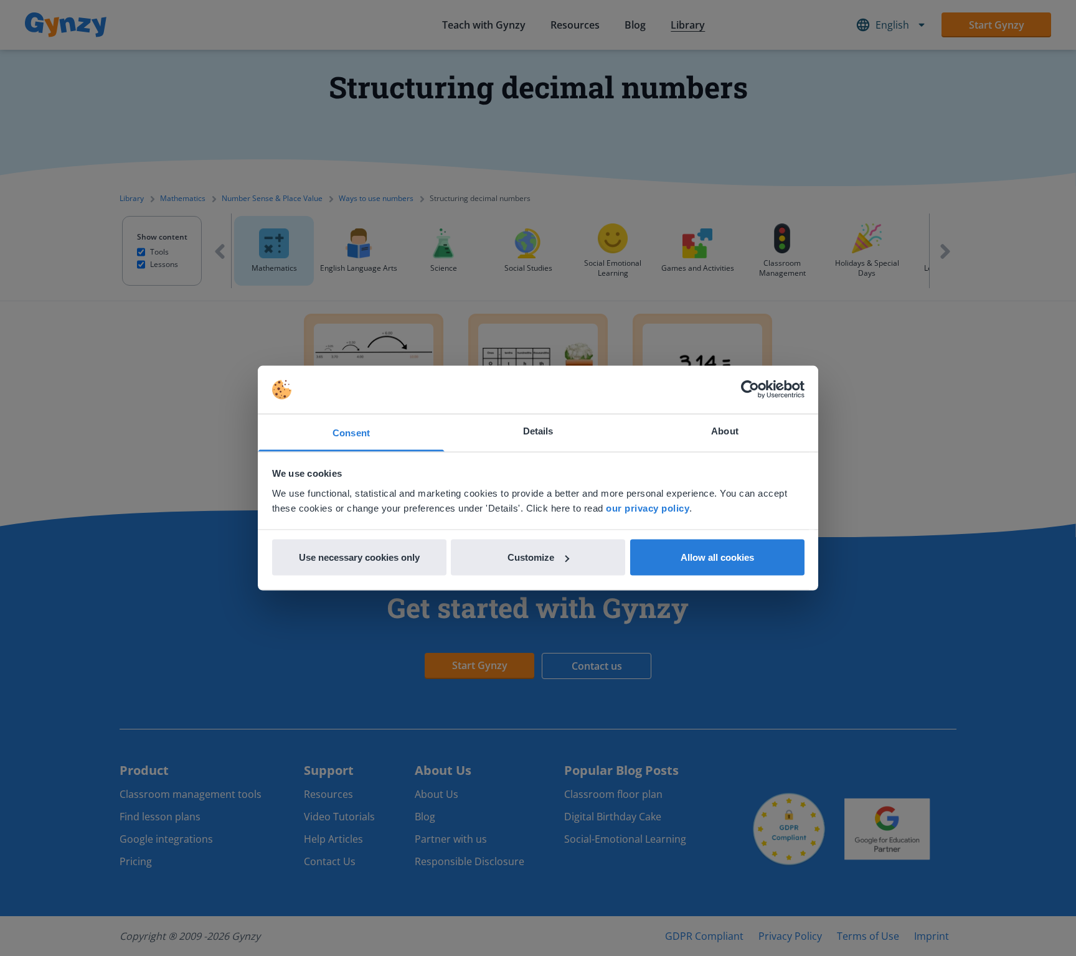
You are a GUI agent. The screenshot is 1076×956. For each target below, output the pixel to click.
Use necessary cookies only (359, 557)
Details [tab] (538, 430)
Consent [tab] (351, 432)
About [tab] (725, 430)
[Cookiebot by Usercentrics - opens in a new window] (750, 389)
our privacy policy (647, 507)
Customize (530, 557)
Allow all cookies (717, 557)
